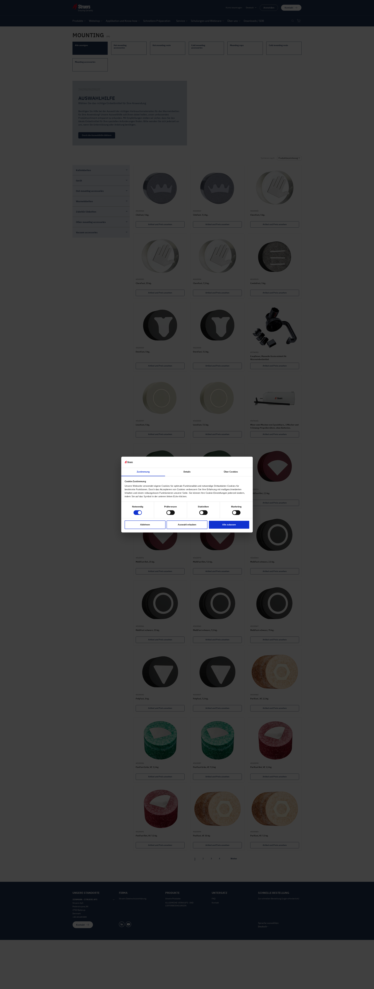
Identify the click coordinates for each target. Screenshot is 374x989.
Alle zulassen (229, 524)
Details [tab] (187, 472)
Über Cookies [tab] (231, 472)
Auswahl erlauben (187, 524)
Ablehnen (145, 524)
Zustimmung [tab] (143, 472)
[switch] (170, 512)
